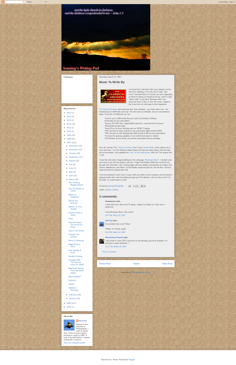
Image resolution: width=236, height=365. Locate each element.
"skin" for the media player (139, 153)
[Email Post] (129, 186)
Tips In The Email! (76, 231)
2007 (69, 142)
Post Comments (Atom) (141, 272)
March (72, 179)
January (72, 298)
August (72, 161)
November (74, 149)
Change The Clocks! (73, 235)
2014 (69, 116)
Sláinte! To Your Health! (75, 208)
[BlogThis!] (136, 186)
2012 (69, 124)
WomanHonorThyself (114, 237)
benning (108, 220)
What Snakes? (74, 276)
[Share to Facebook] (142, 186)
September (74, 157)
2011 (69, 128)
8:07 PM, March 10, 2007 (115, 215)
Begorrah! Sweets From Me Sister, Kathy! (76, 270)
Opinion (108, 190)
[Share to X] (139, 186)
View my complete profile (74, 343)
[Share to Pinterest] (144, 186)
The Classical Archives (108, 109)
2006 (69, 303)
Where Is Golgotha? (73, 196)
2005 (69, 307)
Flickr (70, 219)
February (73, 295)
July (71, 164)
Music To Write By (76, 240)
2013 (69, 120)
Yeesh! (71, 284)
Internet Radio (148, 147)
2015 (69, 113)
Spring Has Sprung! (73, 202)
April (71, 175)
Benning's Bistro (151, 160)
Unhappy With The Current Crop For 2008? (76, 262)
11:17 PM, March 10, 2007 (115, 247)
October (72, 153)
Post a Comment (109, 252)
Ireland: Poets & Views (75, 214)
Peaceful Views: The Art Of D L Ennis (75, 224)
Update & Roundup (73, 289)
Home (136, 263)
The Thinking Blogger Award (75, 183)
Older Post (167, 263)
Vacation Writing (75, 256)
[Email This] (134, 186)
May (71, 172)
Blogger (132, 360)
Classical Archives (125, 147)
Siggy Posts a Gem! (74, 245)
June (71, 168)
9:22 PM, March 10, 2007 (115, 232)
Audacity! (72, 280)
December (74, 146)
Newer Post (104, 263)
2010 (69, 131)
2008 (69, 139)
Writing (115, 190)
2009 (69, 135)
